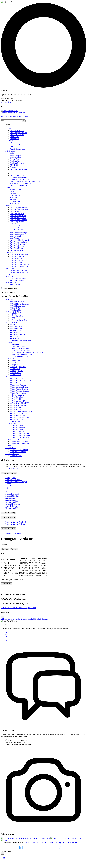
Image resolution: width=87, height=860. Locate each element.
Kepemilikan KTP (12, 502)
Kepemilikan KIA (16, 250)
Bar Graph (5, 549)
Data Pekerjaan (15, 212)
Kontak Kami (15, 285)
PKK (12, 153)
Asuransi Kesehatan (12, 504)
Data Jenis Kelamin (17, 214)
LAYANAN (10, 252)
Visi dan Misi (14, 139)
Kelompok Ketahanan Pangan (20, 169)
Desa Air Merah (29, 842)
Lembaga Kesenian (17, 163)
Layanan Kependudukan (19, 254)
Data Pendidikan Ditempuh (19, 210)
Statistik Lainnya (9, 528)
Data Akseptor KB (16, 230)
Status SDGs (14, 204)
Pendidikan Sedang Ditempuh (16, 482)
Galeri (12, 191)
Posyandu (13, 167)
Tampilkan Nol (6, 584)
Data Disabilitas (15, 226)
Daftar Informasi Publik (18, 185)
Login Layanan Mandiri (11, 619)
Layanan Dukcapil (16, 260)
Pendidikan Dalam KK (13, 480)
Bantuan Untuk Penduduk (19, 272)
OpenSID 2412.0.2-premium (47, 842)
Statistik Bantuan (9, 517)
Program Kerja (15, 201)
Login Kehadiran (41, 619)
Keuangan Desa (15, 199)
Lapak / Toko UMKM (18, 278)
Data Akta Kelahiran (17, 244)
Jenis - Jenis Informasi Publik (20, 183)
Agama (8, 488)
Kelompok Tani (15, 157)
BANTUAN (10, 268)
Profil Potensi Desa (17, 135)
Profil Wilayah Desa (17, 131)
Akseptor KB (10, 498)
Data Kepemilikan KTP (18, 232)
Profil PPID (14, 173)
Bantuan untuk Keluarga (19, 270)
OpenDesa (62, 842)
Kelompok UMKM (17, 280)
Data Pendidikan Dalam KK (20, 240)
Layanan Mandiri (16, 258)
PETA (7, 274)
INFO (7, 187)
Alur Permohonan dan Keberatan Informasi (25, 181)
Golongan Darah (11, 492)
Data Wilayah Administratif (19, 208)
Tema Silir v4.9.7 (73, 842)
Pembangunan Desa (17, 195)
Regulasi (13, 193)
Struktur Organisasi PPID (19, 177)
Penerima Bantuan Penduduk (15, 522)
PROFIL (8, 129)
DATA (8, 206)
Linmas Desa (14, 159)
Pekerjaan (8, 484)
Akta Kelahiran (10, 500)
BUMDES (14, 165)
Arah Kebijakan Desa (17, 149)
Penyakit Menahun (12, 496)
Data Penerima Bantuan (18, 220)
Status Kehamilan (11, 506)
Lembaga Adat (15, 161)
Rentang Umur (10, 478)
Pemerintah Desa (16, 145)
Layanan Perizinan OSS (18, 262)
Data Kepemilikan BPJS (18, 234)
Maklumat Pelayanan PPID (19, 179)
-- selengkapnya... (13, 468)
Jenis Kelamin (10, 490)
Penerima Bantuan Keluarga (15, 524)
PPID (7, 171)
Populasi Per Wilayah (13, 533)
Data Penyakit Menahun (18, 246)
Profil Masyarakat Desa (18, 133)
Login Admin (28, 619)
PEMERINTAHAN (12, 141)
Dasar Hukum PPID (17, 175)
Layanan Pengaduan (17, 256)
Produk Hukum (15, 189)
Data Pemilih (14, 228)
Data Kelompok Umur (18, 218)
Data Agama (14, 238)
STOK (12, 143)
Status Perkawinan (16, 224)
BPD (12, 147)
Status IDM (14, 197)
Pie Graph (14, 549)
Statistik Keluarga (9, 513)
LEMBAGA (10, 151)
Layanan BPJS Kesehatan (19, 266)
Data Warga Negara (17, 222)
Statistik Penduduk (9, 473)
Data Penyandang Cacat (18, 242)
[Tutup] (2, 617)
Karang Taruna (15, 155)
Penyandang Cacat (12, 494)
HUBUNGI (9, 282)
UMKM (8, 276)
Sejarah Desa (14, 137)
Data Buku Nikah (16, 248)
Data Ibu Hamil (15, 236)
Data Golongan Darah (18, 216)
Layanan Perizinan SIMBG (20, 264)
